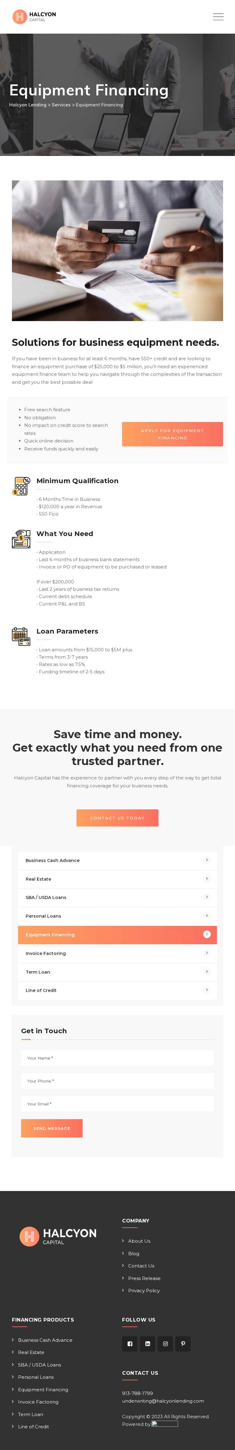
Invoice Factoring (46, 953)
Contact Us (141, 1266)
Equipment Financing (50, 935)
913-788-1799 (137, 1393)
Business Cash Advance (53, 860)
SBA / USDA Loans (46, 897)
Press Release (144, 1278)
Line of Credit (41, 990)
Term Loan (38, 972)
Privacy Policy (144, 1290)
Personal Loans (43, 916)
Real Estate (38, 879)
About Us (139, 1241)
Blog (133, 1253)
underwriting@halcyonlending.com (163, 1401)
